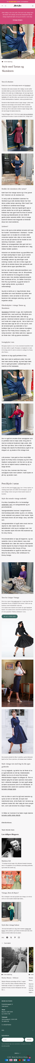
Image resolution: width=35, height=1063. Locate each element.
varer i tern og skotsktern (26, 114)
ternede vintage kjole (9, 789)
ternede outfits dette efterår (11, 815)
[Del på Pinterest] (15, 937)
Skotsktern (5, 312)
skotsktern (27, 85)
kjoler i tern (16, 487)
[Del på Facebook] (7, 937)
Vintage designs (17, 20)
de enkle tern (15, 601)
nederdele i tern (7, 505)
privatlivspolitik (6, 1045)
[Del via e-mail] (19, 937)
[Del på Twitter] (11, 937)
